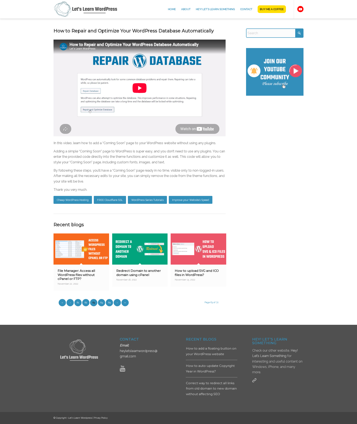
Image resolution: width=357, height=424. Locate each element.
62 (86, 302)
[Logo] (88, 9)
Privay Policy (101, 418)
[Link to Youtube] (300, 9)
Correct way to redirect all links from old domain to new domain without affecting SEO (211, 388)
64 (101, 302)
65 (109, 302)
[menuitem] (171, 9)
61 (78, 302)
